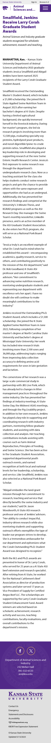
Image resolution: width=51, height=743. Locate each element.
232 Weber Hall (25, 667)
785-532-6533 (25, 670)
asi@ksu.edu (26, 674)
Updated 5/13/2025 (17, 737)
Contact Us (13, 706)
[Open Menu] (45, 8)
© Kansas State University (20, 732)
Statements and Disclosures (21, 714)
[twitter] (31, 651)
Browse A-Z (44, 2)
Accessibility (14, 718)
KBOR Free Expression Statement (23, 726)
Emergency (14, 710)
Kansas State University (12, 2)
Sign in (34, 2)
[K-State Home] (5, 8)
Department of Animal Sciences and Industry (25, 661)
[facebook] (20, 651)
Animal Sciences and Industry (22, 8)
